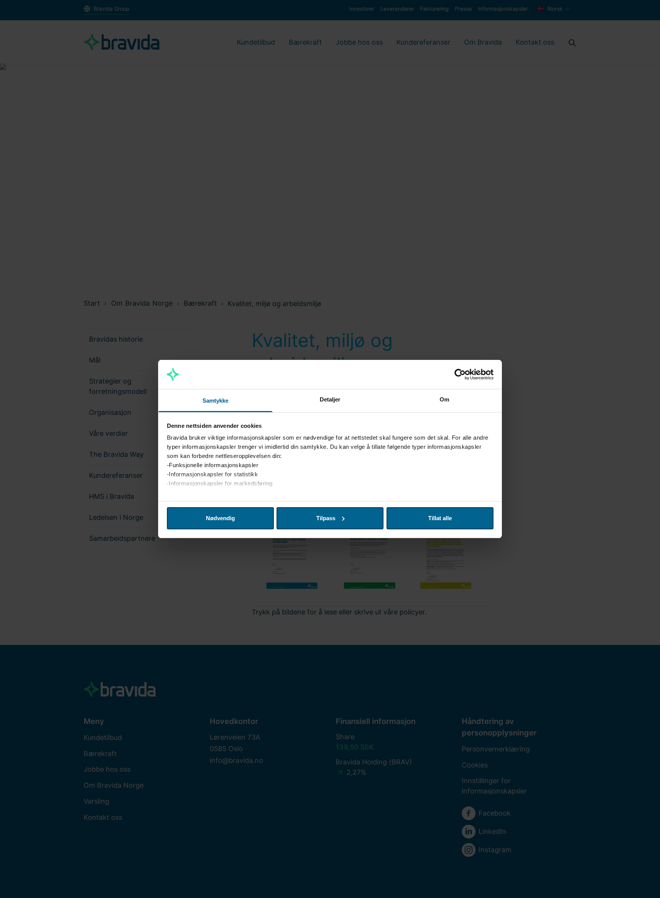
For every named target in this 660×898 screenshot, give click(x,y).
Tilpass (325, 518)
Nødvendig (220, 518)
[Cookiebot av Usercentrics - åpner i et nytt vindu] (460, 374)
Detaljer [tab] (330, 399)
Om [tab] (444, 399)
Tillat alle (440, 518)
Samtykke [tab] (215, 400)
